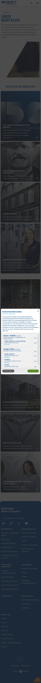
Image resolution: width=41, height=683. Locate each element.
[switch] (34, 338)
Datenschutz (12, 313)
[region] (20, 351)
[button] (33, 338)
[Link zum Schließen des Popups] (38, 311)
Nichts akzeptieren (8, 371)
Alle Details (7, 344)
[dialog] (20, 341)
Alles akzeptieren (33, 371)
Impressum (5, 313)
